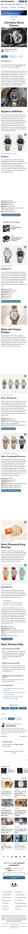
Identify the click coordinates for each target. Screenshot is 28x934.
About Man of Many (23, 736)
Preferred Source (24, 708)
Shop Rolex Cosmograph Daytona (11, 490)
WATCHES (13, 19)
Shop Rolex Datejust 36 (8, 428)
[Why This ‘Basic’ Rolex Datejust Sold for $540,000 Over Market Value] (21, 784)
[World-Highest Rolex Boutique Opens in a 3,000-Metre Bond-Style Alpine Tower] (7, 802)
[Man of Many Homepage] (7, 1)
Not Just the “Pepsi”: (21, 847)
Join (21, 744)
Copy (12, 56)
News (2, 4)
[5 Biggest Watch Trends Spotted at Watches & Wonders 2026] (7, 821)
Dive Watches (21, 7)
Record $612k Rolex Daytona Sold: (6, 793)
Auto (13, 4)
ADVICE (9, 768)
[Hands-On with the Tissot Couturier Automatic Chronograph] (6, 239)
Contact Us (5, 906)
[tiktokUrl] (20, 856)
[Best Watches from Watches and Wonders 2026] (7, 838)
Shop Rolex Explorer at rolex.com (11, 215)
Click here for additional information (14, 921)
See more (24, 778)
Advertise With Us (6, 894)
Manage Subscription (20, 906)
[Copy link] (25, 45)
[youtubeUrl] (16, 856)
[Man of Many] (14, 885)
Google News (15, 708)
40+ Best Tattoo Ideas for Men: (12, 772)
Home (12, 16)
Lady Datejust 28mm (19, 550)
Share (5, 56)
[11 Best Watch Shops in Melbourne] (6, 229)
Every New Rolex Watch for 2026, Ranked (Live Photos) (21, 830)
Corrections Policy (20, 894)
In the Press (5, 903)
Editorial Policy (19, 892)
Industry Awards (6, 900)
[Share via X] (25, 39)
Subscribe (21, 1)
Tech (6, 4)
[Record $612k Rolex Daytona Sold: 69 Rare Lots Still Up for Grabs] (7, 784)
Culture (18, 4)
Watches (15, 16)
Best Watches (4, 7)
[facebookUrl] (3, 856)
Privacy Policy (18, 900)
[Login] (26, 1)
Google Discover (6, 708)
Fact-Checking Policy (20, 897)
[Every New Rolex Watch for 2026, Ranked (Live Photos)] (21, 821)
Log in (17, 744)
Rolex (23, 71)
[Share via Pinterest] (25, 42)
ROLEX (3, 713)
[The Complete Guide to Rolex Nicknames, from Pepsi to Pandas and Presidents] (21, 802)
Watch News (13, 7)
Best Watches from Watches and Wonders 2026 (6, 847)
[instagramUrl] (12, 856)
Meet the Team (6, 897)
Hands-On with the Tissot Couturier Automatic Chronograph (16, 239)
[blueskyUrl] (24, 856)
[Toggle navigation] (26, 4)
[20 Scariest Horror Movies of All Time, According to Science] (20, 770)
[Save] (18, 57)
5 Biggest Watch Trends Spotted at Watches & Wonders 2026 (7, 830)
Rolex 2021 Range (7, 639)
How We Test (5, 909)
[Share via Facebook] (25, 36)
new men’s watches (10, 85)
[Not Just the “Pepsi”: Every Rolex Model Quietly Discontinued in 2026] (21, 838)
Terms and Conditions (20, 903)
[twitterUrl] (8, 856)
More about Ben (4, 736)
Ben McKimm (10, 49)
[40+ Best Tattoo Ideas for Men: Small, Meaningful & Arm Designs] (4, 770)
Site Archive (18, 909)
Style (10, 4)
